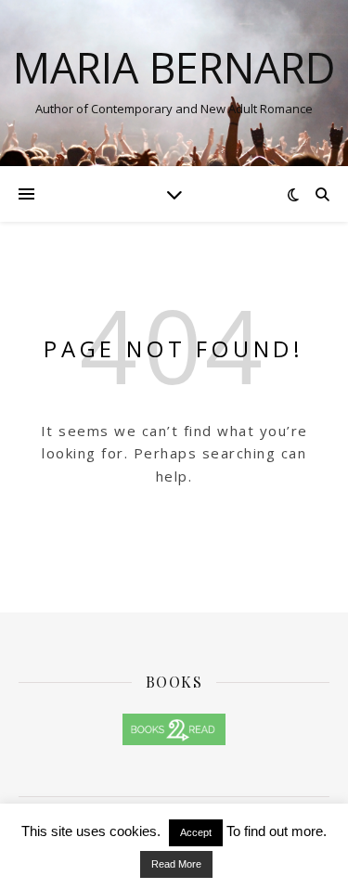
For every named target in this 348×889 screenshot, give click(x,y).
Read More (176, 864)
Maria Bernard (174, 67)
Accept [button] (196, 832)
